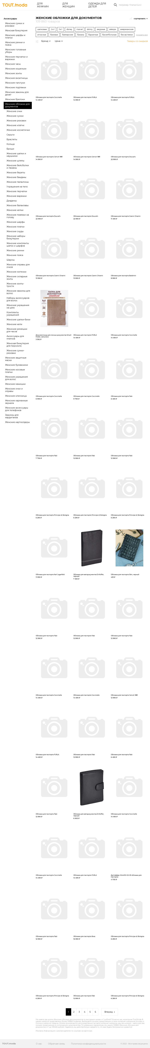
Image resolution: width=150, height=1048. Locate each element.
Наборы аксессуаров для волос (18, 299)
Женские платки (15, 226)
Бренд (44, 41)
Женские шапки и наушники (16, 154)
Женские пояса (15, 255)
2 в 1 (52, 29)
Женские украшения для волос (16, 378)
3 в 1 (60, 29)
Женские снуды (15, 231)
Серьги (11, 134)
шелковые (42, 29)
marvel (79, 29)
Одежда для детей (97, 5)
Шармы (11, 260)
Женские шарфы (16, 222)
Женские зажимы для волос (18, 292)
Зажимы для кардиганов (11, 416)
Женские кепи (14, 324)
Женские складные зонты (17, 277)
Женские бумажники (16, 365)
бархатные (93, 35)
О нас (39, 1043)
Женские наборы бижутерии (16, 237)
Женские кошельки (15, 68)
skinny (90, 29)
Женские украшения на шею (18, 306)
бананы (80, 35)
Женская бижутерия (16, 30)
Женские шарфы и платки (15, 36)
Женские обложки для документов (17, 105)
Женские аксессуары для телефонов (16, 409)
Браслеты (12, 139)
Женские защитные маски (15, 359)
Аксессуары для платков (15, 337)
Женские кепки (15, 210)
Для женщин (68, 5)
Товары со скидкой (137, 41)
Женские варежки (17, 196)
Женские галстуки (15, 82)
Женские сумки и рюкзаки (14, 24)
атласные (41, 35)
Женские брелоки (15, 99)
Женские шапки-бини (18, 319)
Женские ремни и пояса (15, 43)
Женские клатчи (15, 125)
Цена (57, 41)
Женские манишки (15, 384)
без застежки (127, 35)
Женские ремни (15, 250)
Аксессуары (10, 18)
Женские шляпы (15, 160)
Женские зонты (13, 73)
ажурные (101, 29)
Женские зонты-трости (15, 284)
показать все (142, 35)
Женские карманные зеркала (16, 401)
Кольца (11, 144)
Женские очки (14, 111)
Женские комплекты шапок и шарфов (18, 244)
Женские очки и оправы (14, 390)
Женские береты (16, 172)
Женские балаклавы (18, 205)
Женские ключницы (16, 396)
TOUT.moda (9, 1043)
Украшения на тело (17, 186)
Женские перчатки (17, 191)
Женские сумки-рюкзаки (15, 351)
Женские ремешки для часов (17, 330)
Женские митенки (16, 271)
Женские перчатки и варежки (16, 58)
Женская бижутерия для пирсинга (18, 344)
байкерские (67, 35)
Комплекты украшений (13, 313)
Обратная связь (56, 1043)
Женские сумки (15, 116)
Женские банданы (16, 177)
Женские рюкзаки (16, 120)
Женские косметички (18, 130)
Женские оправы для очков (18, 265)
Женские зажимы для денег (17, 93)
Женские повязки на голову (18, 216)
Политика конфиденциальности (88, 1043)
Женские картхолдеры (17, 422)
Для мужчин (43, 5)
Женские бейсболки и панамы (18, 166)
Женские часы (13, 64)
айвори (112, 29)
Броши (10, 148)
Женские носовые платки (15, 370)
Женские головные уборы (15, 50)
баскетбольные (109, 35)
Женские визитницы (16, 78)
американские (126, 29)
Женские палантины (18, 182)
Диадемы (12, 200)
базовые (54, 35)
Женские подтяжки (15, 87)
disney (69, 29)
